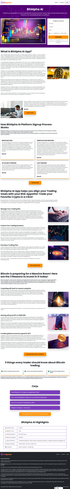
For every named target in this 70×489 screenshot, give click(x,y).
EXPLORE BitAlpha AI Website (35, 354)
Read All (26, 109)
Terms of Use (58, 486)
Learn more (30, 113)
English (57, 488)
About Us (58, 454)
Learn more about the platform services (35, 414)
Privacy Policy (66, 486)
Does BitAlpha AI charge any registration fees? (25, 392)
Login (67, 2)
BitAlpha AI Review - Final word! (20, 408)
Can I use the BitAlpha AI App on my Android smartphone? (29, 397)
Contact (62, 2)
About (56, 2)
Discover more (35, 265)
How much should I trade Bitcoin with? (23, 402)
